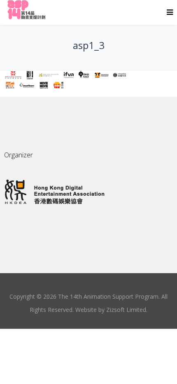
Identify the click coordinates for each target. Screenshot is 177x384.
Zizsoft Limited (126, 310)
